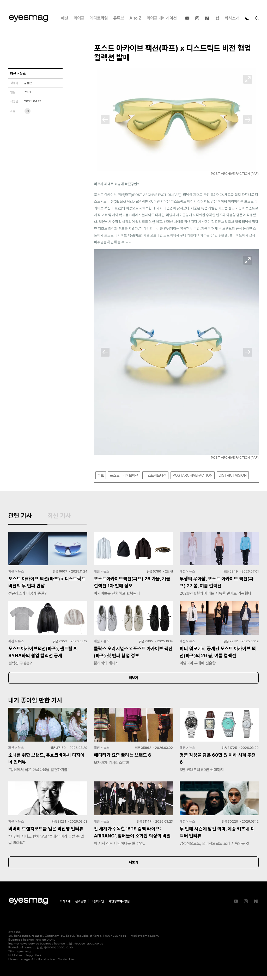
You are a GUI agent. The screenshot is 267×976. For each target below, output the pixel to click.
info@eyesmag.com (144, 936)
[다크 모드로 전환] (247, 18)
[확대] (247, 79)
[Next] (247, 119)
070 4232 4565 (115, 936)
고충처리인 (97, 901)
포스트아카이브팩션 (124, 475)
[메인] (28, 18)
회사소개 (232, 18)
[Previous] (105, 119)
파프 (101, 475)
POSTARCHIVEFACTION (193, 475)
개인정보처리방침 (119, 901)
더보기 (133, 678)
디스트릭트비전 (155, 475)
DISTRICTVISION (233, 475)
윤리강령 (80, 901)
